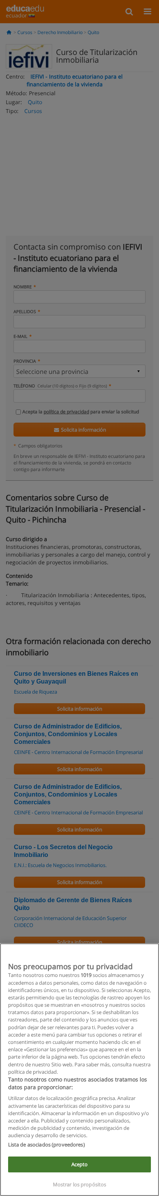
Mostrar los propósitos (80, 1184)
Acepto (79, 1164)
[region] (79, 1069)
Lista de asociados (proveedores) (46, 1144)
